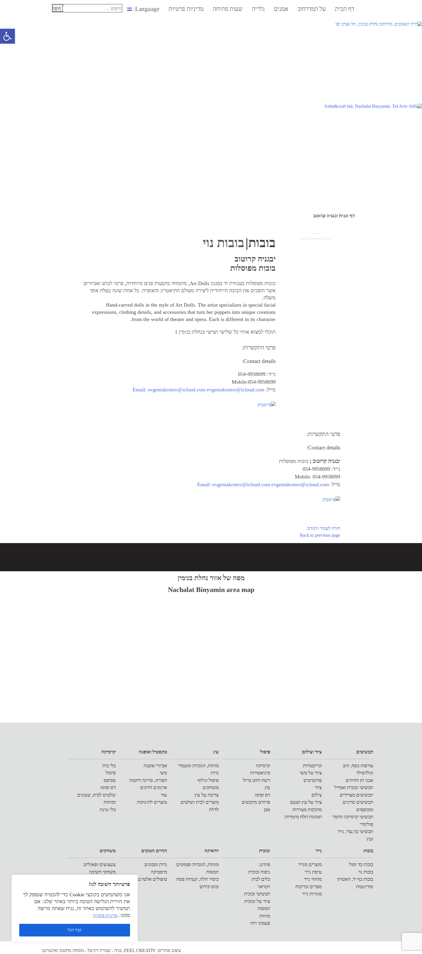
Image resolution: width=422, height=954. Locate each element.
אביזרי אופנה (155, 765)
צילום (316, 795)
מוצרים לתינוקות (152, 802)
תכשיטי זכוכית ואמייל (353, 787)
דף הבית (344, 8)
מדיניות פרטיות (105, 915)
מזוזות (264, 916)
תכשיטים (364, 752)
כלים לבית (260, 879)
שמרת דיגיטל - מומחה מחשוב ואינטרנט (76, 950)
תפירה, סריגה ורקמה (148, 780)
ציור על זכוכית (257, 901)
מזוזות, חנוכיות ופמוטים (197, 864)
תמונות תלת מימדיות (303, 817)
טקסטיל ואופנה (153, 752)
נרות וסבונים (155, 864)
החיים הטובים (154, 850)
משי (163, 773)
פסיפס (110, 780)
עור (164, 795)
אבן (267, 809)
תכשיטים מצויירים (356, 795)
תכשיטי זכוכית (257, 894)
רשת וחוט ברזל (256, 780)
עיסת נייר (313, 872)
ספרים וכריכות (308, 886)
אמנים (281, 8)
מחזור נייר (313, 879)
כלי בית (109, 765)
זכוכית (264, 850)
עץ (267, 787)
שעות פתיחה (228, 8)
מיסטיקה (159, 872)
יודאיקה (211, 850)
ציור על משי (311, 773)
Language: (145, 8)
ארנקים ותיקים (153, 787)
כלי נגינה (108, 809)
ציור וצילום (312, 752)
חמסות (264, 908)
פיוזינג (264, 864)
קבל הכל (75, 930)
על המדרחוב (312, 8)
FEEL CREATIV (140, 950)
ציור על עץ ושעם (306, 802)
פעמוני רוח (260, 923)
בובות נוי (365, 872)
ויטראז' (264, 886)
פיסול (265, 752)
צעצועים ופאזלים (100, 864)
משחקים (211, 787)
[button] (7, 36)
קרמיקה (263, 765)
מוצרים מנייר (310, 864)
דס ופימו (262, 795)
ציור (318, 787)
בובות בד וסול (361, 864)
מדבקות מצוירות (307, 809)
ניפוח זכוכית (259, 872)
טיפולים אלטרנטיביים (147, 879)
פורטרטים (312, 780)
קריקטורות (312, 765)
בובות (368, 850)
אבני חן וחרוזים (359, 780)
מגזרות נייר (312, 894)
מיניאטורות (260, 773)
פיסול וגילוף (208, 780)
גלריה (258, 8)
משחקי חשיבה (102, 872)
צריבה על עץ (207, 795)
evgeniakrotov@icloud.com (235, 390)
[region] (74, 909)
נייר (318, 850)
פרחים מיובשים (256, 802)
